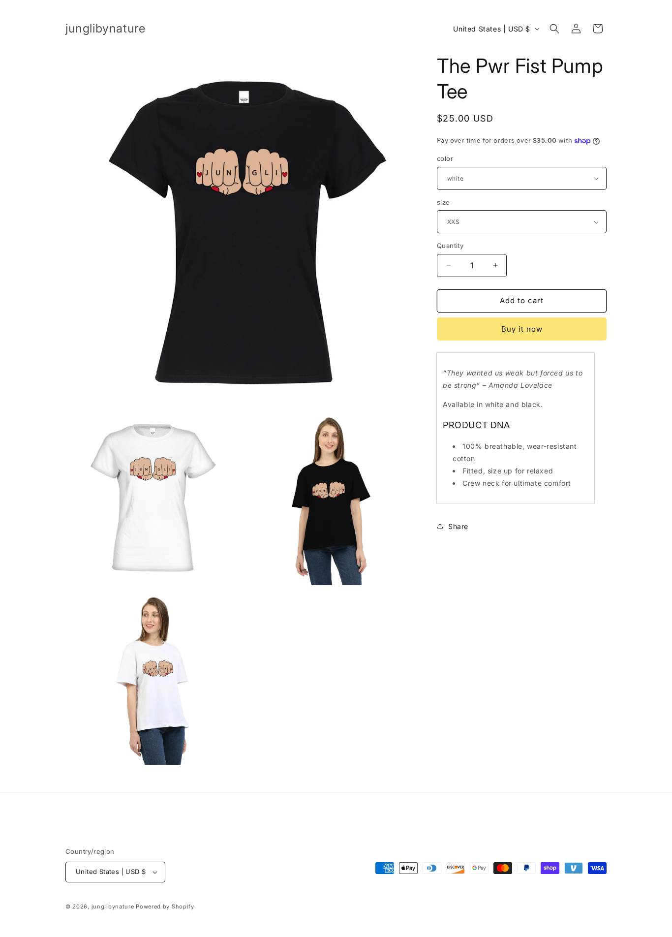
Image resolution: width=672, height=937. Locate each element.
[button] (554, 28)
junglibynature (113, 906)
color (445, 158)
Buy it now (522, 329)
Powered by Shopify (165, 906)
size (443, 202)
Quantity (450, 246)
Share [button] (458, 526)
